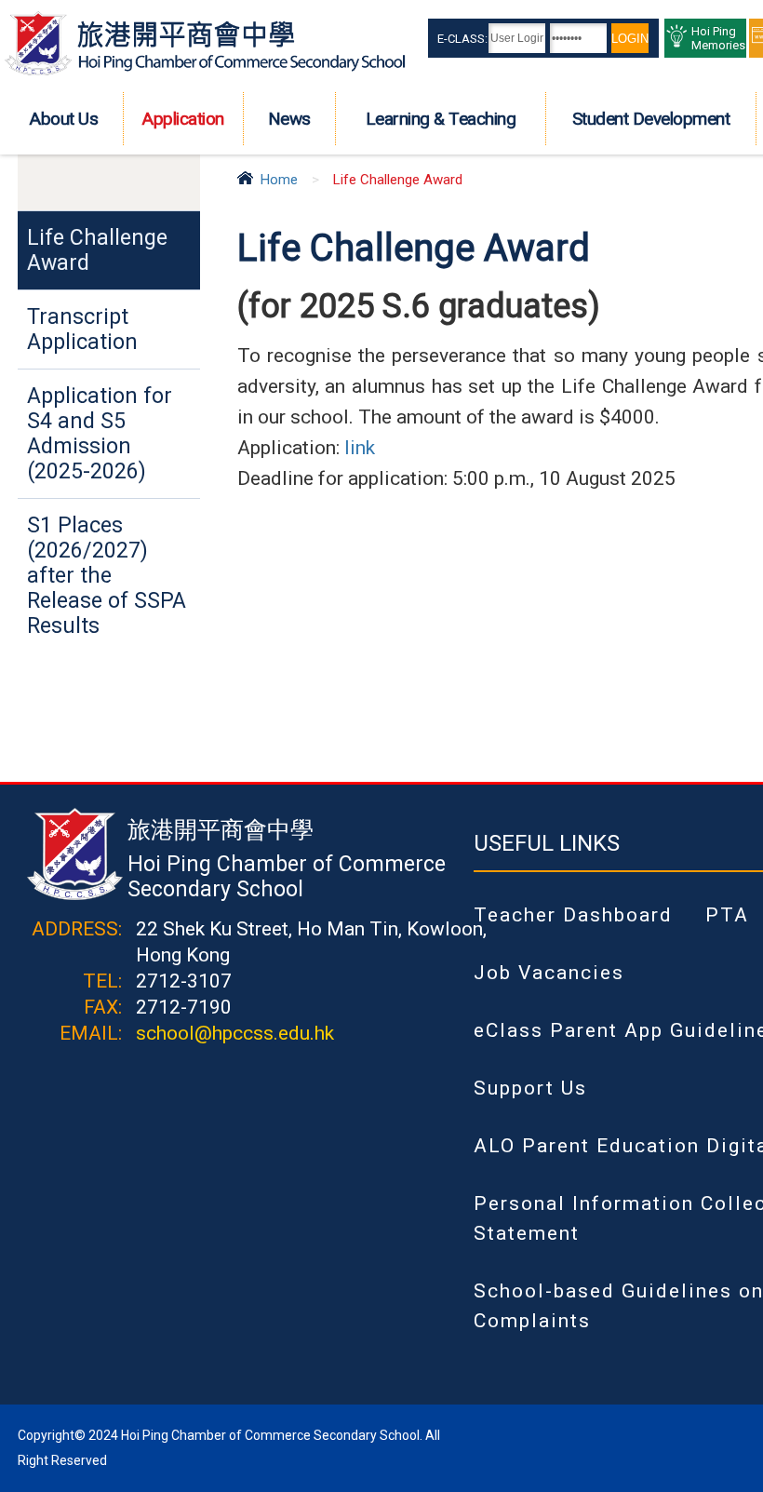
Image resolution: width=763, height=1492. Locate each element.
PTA (727, 915)
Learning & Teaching (441, 118)
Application (183, 118)
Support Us (530, 1088)
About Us (64, 118)
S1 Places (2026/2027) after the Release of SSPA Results (106, 575)
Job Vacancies (549, 972)
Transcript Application (82, 329)
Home (279, 179)
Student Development (651, 118)
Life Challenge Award (97, 250)
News (289, 118)
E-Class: (462, 39)
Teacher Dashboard (573, 915)
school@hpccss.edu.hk (235, 1033)
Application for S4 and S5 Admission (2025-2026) (99, 433)
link (359, 448)
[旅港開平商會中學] (205, 71)
